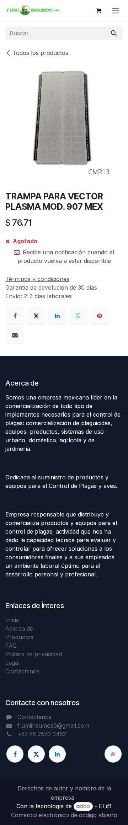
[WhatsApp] (78, 315)
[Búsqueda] (114, 33)
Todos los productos (40, 52)
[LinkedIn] (57, 315)
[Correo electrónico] (14, 334)
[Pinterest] (99, 315)
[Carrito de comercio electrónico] (98, 10)
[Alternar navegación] (115, 10)
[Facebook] (14, 315)
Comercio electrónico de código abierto (64, 815)
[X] (36, 315)
